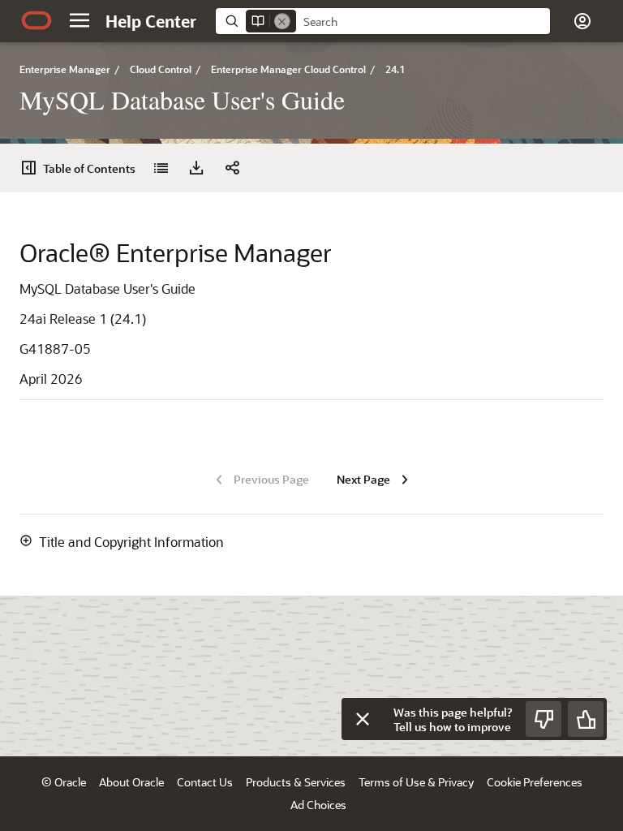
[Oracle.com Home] (36, 20)
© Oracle (63, 782)
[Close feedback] (362, 719)
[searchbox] (423, 21)
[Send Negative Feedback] (543, 719)
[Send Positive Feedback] (586, 719)
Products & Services (296, 782)
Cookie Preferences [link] (534, 782)
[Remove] (282, 21)
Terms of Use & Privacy (416, 782)
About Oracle (131, 782)
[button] (79, 20)
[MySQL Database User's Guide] (160, 168)
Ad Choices (318, 805)
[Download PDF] (196, 168)
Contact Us (205, 782)
